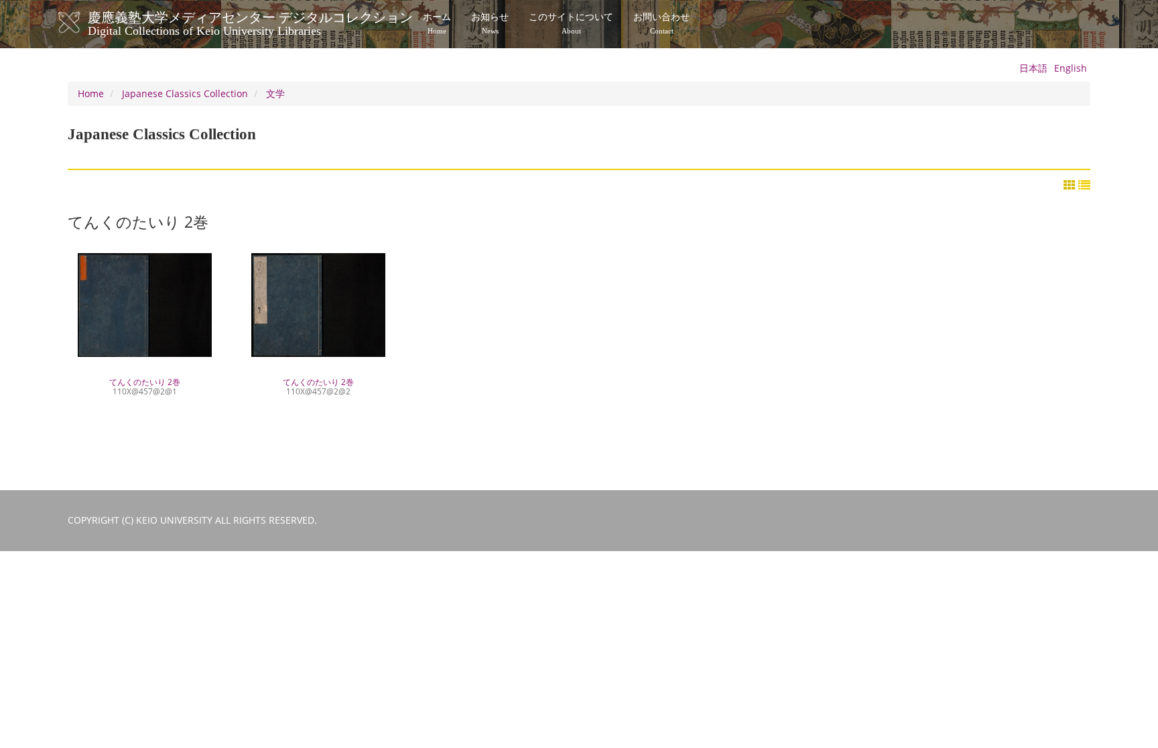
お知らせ (490, 23)
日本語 (1033, 68)
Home (91, 93)
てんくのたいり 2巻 (144, 385)
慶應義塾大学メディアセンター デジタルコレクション (250, 22)
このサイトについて (571, 23)
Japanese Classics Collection (185, 93)
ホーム (437, 23)
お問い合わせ (661, 23)
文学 (275, 93)
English (1070, 68)
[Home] (83, 23)
